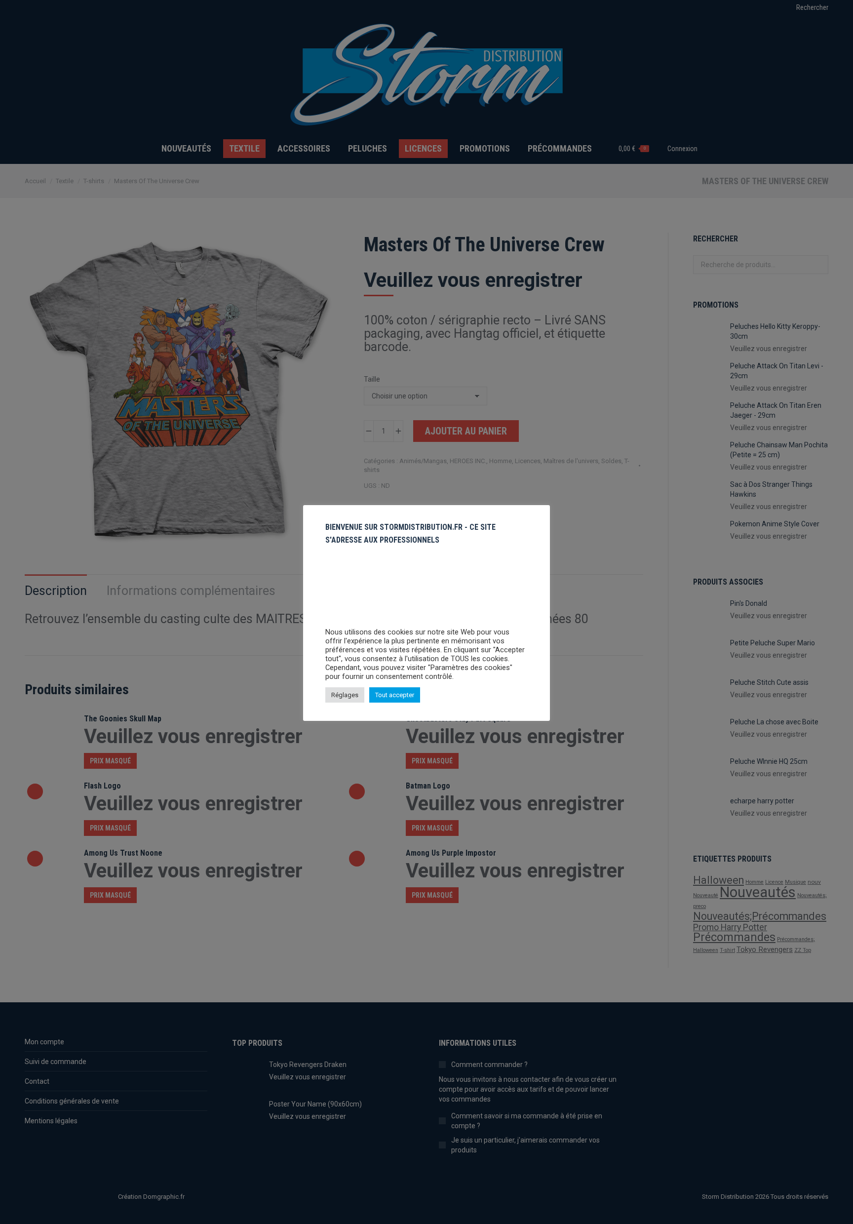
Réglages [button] (344, 695)
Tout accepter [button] (394, 695)
